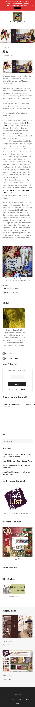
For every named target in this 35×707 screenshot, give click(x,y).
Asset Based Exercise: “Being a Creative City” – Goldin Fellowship (17, 455)
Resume (6, 645)
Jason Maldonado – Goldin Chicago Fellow (17, 461)
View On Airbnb (8, 404)
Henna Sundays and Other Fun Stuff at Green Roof (16, 466)
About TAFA (7, 679)
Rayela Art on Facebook (10, 567)
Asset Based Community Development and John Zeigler (16, 473)
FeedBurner (22, 389)
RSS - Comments (11, 358)
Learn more (17, 8)
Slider (12, 55)
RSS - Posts (9, 353)
